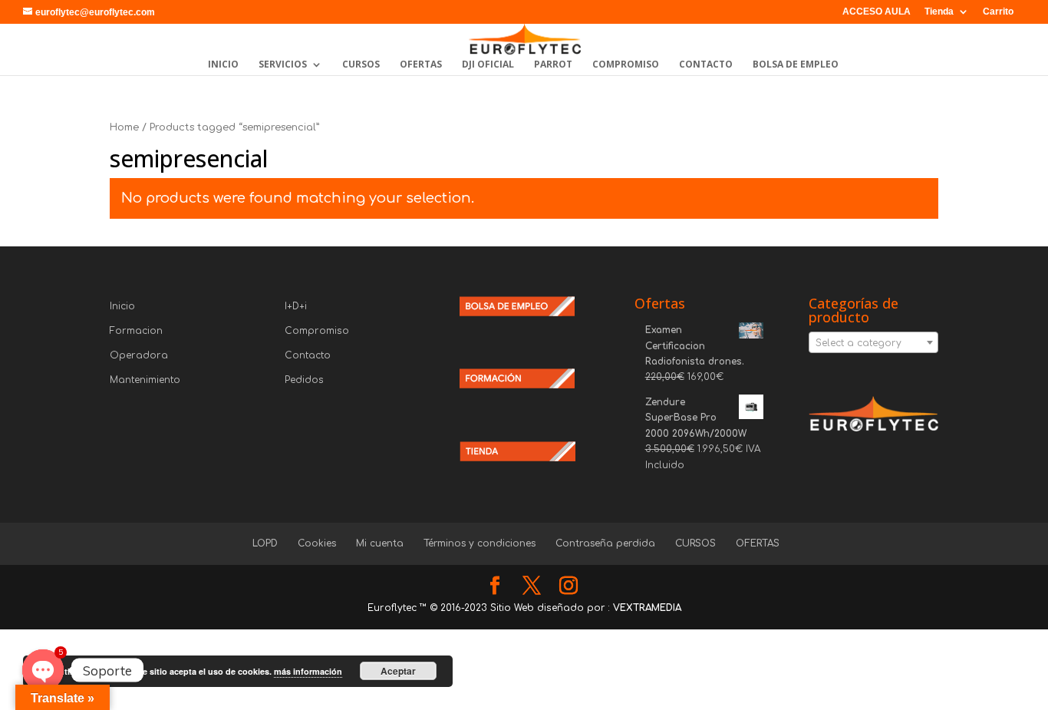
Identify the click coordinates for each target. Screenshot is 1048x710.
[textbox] (873, 343)
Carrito (998, 12)
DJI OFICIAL (488, 65)
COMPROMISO (625, 65)
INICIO (223, 65)
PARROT (553, 65)
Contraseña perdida (605, 543)
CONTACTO (706, 65)
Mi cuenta (380, 543)
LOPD (265, 543)
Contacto (308, 355)
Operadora (139, 355)
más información (308, 671)
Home (124, 127)
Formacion (136, 330)
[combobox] (873, 342)
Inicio (122, 306)
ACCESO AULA (876, 12)
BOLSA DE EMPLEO (796, 65)
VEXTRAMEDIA (647, 608)
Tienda (939, 12)
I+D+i (296, 306)
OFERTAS (421, 65)
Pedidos (304, 380)
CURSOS (361, 65)
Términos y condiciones (479, 543)
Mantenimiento (145, 380)
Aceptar (398, 671)
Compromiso (317, 330)
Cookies (317, 543)
